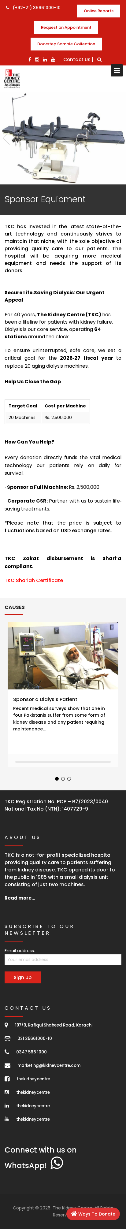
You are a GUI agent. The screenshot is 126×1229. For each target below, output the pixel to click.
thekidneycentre (33, 1079)
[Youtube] (53, 59)
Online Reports (98, 11)
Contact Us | (78, 59)
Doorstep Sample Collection (66, 44)
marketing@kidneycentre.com (48, 1065)
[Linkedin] (45, 59)
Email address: (20, 951)
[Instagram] (37, 59)
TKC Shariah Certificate (34, 580)
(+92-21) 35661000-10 (36, 8)
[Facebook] (29, 59)
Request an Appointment (66, 27)
